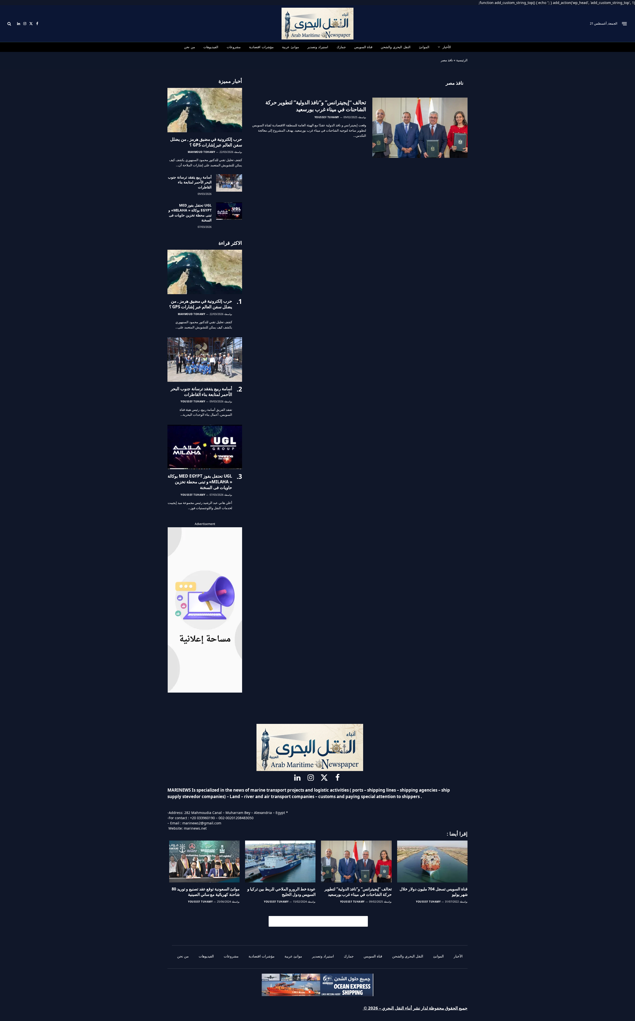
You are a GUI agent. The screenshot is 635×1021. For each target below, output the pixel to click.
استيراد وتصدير (317, 47)
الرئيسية (462, 60)
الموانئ (424, 47)
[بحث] (9, 23)
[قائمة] (624, 23)
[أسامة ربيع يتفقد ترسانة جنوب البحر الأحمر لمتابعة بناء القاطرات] (229, 183)
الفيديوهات (210, 47)
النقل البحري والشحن (396, 47)
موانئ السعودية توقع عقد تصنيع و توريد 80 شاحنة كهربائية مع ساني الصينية (206, 891)
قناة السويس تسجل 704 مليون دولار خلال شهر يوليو (434, 891)
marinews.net (195, 828)
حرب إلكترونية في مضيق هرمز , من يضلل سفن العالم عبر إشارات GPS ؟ (206, 142)
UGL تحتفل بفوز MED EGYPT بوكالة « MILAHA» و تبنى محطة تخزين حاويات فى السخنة (190, 212)
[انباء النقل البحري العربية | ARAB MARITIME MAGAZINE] (317, 23)
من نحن (189, 47)
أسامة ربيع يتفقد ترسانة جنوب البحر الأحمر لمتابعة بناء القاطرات (189, 182)
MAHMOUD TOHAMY (201, 152)
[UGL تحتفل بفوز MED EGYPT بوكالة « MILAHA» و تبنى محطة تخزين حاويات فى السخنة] (229, 211)
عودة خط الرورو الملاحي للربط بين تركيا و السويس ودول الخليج (281, 891)
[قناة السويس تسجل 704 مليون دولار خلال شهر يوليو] (432, 861)
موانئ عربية (290, 47)
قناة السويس (363, 47)
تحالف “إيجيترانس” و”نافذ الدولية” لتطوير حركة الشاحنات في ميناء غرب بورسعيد (315, 106)
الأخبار (447, 47)
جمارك (341, 47)
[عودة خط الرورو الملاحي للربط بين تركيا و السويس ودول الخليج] (280, 861)
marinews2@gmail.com (201, 823)
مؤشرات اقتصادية (261, 47)
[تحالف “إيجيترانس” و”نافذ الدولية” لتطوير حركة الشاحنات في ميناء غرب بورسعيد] (420, 128)
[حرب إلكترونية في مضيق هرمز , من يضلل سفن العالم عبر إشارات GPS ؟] (204, 110)
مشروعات (234, 47)
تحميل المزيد (320, 921)
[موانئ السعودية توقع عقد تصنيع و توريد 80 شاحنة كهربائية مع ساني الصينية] (204, 861)
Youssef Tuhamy (327, 117)
